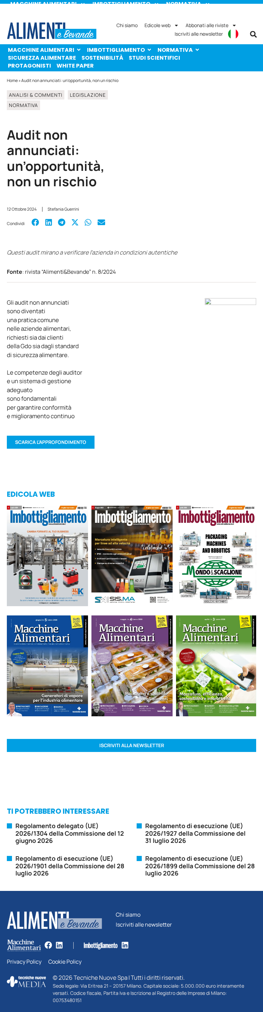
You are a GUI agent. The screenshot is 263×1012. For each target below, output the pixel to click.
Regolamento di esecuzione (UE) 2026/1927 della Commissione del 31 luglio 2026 (195, 833)
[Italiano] (233, 34)
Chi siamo (127, 25)
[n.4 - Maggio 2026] (132, 557)
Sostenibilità (102, 58)
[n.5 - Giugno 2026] (47, 666)
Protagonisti (29, 66)
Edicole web (158, 25)
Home (12, 80)
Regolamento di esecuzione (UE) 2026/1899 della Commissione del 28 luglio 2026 (200, 865)
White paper (75, 66)
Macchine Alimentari (41, 50)
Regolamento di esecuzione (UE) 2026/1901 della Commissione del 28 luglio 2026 (69, 865)
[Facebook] (48, 945)
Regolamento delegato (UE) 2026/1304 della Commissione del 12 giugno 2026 (69, 833)
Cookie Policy (65, 961)
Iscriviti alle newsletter (199, 34)
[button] (253, 34)
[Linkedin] (59, 945)
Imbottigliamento (116, 50)
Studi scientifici (154, 58)
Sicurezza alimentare (42, 58)
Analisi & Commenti (35, 95)
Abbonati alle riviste (207, 25)
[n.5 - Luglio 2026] (47, 557)
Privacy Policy (24, 961)
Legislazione (88, 95)
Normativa (175, 50)
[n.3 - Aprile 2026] (216, 557)
